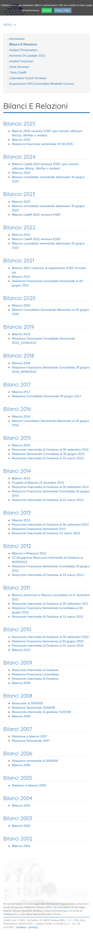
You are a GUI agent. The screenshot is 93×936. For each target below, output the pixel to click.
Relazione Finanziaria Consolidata (35, 674)
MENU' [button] (8, 25)
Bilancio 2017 (21, 392)
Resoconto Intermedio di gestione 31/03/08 (41, 712)
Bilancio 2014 (21, 478)
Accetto (47, 10)
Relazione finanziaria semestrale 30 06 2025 (42, 144)
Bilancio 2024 (21, 172)
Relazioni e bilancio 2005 (29, 785)
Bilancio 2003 (21, 826)
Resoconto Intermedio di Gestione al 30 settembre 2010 (50, 637)
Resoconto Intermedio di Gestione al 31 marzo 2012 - (48, 575)
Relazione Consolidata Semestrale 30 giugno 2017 (46, 396)
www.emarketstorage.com (58, 910)
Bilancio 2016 (21, 416)
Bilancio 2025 (21, 139)
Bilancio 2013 (21, 520)
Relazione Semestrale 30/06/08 (33, 707)
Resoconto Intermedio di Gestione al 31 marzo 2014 (47, 500)
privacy (33, 927)
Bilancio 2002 (21, 846)
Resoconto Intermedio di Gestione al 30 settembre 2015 (50, 449)
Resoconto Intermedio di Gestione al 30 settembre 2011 (50, 603)
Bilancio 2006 (21, 765)
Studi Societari (19, 67)
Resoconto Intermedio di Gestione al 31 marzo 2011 (47, 616)
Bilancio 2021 (21, 276)
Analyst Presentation (23, 50)
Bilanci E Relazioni (23, 44)
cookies (21, 927)
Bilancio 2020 (21, 305)
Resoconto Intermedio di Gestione (35, 670)
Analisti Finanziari (21, 61)
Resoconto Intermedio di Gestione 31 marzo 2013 (46, 533)
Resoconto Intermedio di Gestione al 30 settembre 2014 (50, 487)
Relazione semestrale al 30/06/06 (35, 760)
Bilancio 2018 (21, 363)
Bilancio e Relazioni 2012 (29, 553)
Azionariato (17, 38)
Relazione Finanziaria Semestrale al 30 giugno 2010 (47, 641)
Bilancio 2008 (21, 716)
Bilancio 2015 (21, 445)
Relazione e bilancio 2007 (29, 736)
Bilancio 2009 (21, 683)
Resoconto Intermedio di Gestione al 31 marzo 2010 (47, 645)
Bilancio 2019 (21, 334)
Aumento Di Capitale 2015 (27, 55)
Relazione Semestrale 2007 (31, 740)
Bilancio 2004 (21, 805)
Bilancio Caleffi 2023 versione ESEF (36, 214)
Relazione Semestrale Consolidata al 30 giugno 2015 (48, 454)
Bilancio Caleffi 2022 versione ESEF (36, 239)
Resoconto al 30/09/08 (27, 703)
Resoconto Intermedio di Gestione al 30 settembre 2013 (50, 524)
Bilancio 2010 (21, 650)
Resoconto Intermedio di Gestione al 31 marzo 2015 (47, 458)
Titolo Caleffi (18, 72)
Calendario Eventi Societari (28, 78)
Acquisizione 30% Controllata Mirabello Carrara (41, 83)
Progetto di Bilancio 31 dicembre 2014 (38, 482)
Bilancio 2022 (21, 234)
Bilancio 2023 (21, 201)
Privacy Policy (62, 10)
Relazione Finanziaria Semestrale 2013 (39, 529)
